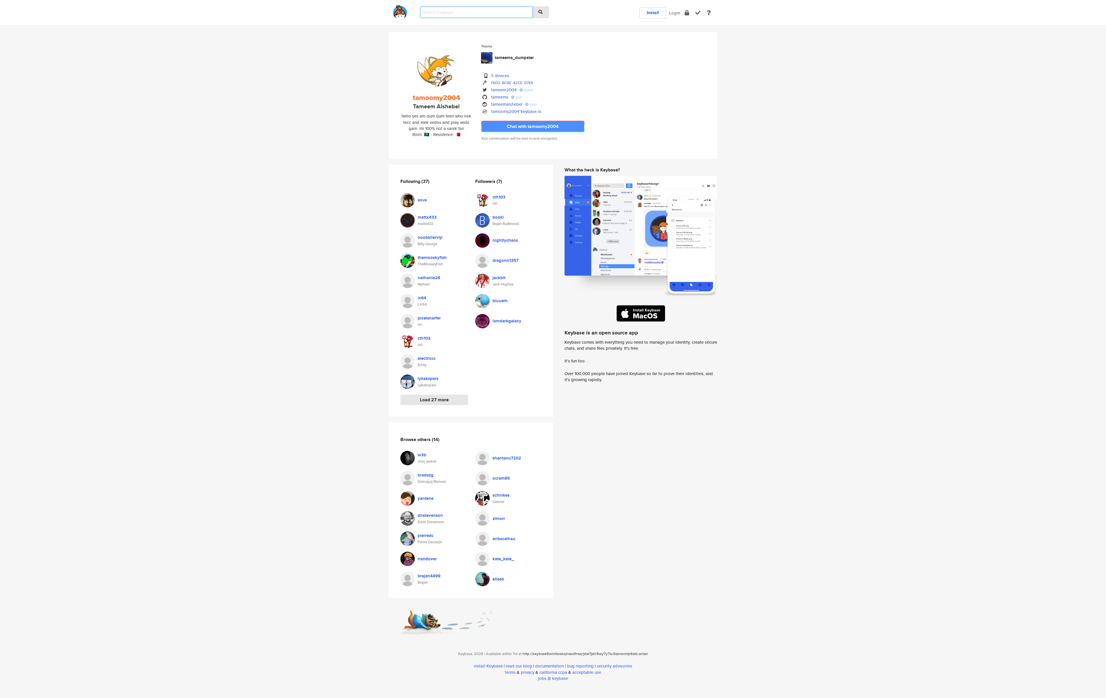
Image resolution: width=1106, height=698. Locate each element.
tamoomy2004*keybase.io (516, 111)
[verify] (697, 12)
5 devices (500, 76)
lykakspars (428, 378)
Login (674, 13)
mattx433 (427, 217)
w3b (422, 455)
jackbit (499, 278)
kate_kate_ (503, 559)
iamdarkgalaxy (507, 321)
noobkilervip (430, 237)
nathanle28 (429, 278)
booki (498, 217)
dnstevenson (430, 515)
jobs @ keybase (553, 678)
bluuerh (500, 301)
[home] (400, 10)
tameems (499, 97)
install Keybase (488, 666)
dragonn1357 (505, 260)
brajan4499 (429, 576)
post (533, 104)
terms (510, 672)
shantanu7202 (507, 458)
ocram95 (501, 478)
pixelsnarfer (429, 318)
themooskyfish (432, 257)
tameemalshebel (506, 104)
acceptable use (586, 672)
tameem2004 (504, 90)
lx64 (422, 298)
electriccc (426, 358)
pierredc (425, 535)
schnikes (501, 495)
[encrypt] (687, 12)
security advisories (614, 666)
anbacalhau (504, 539)
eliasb (498, 579)
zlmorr (499, 518)
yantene (425, 498)
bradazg (425, 475)
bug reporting (580, 666)
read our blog (519, 666)
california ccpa (553, 672)
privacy (527, 672)
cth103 (424, 338)
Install (653, 12)
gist (518, 97)
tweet (528, 90)
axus (422, 200)
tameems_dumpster (514, 57)
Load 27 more (434, 399)
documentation (549, 666)
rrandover (427, 559)
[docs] (709, 12)
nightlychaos (505, 240)
